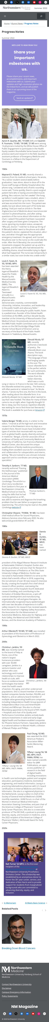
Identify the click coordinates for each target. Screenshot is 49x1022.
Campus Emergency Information (16, 992)
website (15, 507)
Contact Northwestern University (17, 984)
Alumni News (17, 23)
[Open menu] (5, 16)
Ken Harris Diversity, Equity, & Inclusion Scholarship (22, 868)
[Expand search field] (41, 16)
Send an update (24, 98)
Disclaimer (6, 988)
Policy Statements (10, 996)
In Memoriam (10, 903)
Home (7, 23)
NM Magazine (24, 1006)
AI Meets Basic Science (35, 903)
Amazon (39, 410)
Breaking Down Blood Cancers (18, 948)
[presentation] (42, 910)
